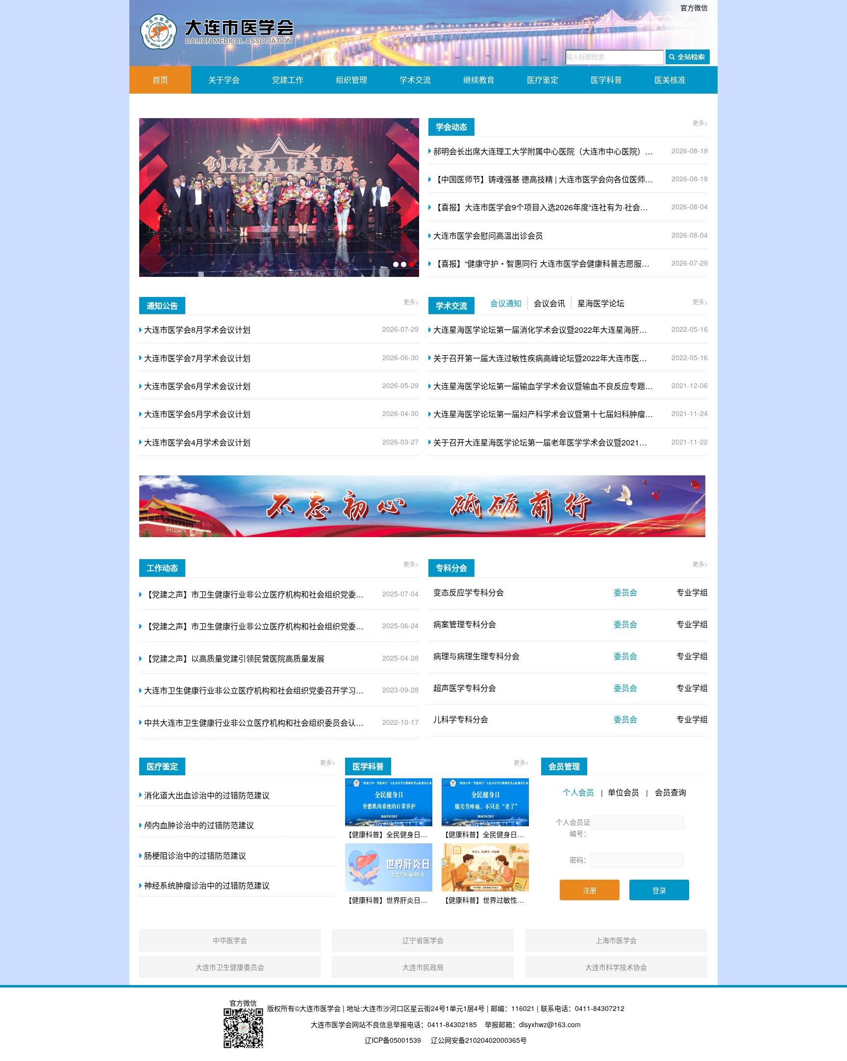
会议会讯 (549, 303)
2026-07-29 (570, 263)
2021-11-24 (570, 413)
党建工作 (287, 79)
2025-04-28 (281, 658)
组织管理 (351, 79)
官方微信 (694, 7)
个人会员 (578, 792)
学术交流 (415, 79)
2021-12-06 (570, 386)
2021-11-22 (570, 442)
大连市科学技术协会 (616, 967)
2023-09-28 (281, 690)
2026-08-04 (570, 207)
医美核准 (670, 79)
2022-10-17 (281, 722)
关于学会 (224, 79)
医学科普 (606, 79)
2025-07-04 (281, 594)
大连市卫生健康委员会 (230, 967)
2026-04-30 (281, 413)
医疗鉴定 (542, 79)
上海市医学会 (616, 940)
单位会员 (623, 792)
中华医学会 (230, 940)
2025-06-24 (281, 626)
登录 (659, 890)
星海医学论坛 (600, 303)
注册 (590, 890)
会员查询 (670, 792)
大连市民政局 (423, 967)
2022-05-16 (570, 329)
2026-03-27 (281, 442)
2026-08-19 (570, 151)
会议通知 (506, 303)
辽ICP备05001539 (393, 1040)
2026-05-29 (281, 386)
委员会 (625, 592)
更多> (700, 123)
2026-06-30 (281, 358)
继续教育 (479, 79)
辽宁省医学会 (423, 940)
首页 (160, 79)
